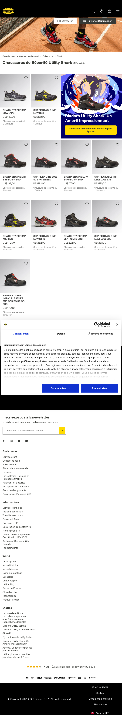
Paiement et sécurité (14, 482)
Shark (59, 56)
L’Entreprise (9, 561)
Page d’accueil (9, 56)
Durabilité (8, 576)
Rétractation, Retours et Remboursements (16, 477)
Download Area (11, 519)
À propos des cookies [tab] (100, 333)
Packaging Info (10, 547)
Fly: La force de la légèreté (17, 637)
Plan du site (100, 704)
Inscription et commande (16, 486)
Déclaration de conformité (17, 526)
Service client (10, 457)
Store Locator (10, 592)
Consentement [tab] (21, 333)
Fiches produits (11, 530)
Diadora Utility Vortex (14, 625)
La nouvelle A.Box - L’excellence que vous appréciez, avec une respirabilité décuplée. (15, 617)
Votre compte (10, 464)
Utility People (10, 580)
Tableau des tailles (13, 511)
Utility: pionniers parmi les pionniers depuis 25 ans (17, 656)
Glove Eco (8, 633)
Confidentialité (100, 687)
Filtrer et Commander (100, 21)
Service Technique (12, 507)
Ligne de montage (12, 573)
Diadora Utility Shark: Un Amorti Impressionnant (16, 642)
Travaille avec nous (13, 515)
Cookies (100, 693)
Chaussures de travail (29, 56)
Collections (48, 56)
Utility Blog (8, 584)
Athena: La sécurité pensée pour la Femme (17, 649)
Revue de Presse (12, 588)
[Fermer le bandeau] (117, 324)
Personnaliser (58, 388)
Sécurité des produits (14, 490)
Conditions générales (100, 698)
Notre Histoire (10, 565)
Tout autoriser (99, 388)
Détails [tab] (61, 333)
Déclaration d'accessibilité (17, 494)
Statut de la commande (15, 468)
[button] (93, 11)
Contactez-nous (11, 460)
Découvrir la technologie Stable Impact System (90, 130)
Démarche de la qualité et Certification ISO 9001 (16, 536)
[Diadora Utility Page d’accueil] (8, 11)
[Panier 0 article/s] (109, 11)
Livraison (7, 472)
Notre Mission (10, 569)
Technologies (10, 595)
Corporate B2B (11, 523)
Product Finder (11, 599)
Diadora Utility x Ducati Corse (19, 629)
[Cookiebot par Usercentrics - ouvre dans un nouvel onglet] (96, 324)
